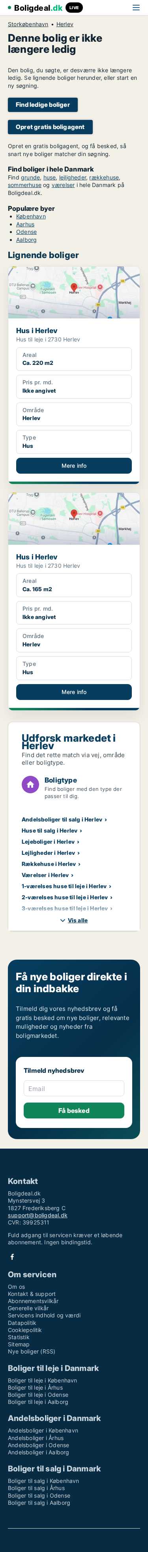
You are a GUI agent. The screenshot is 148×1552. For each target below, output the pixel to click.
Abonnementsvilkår (33, 1301)
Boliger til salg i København (43, 1480)
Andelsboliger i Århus (36, 1437)
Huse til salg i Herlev (49, 830)
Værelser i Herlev (45, 874)
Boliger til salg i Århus (36, 1488)
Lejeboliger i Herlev (48, 841)
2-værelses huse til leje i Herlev (65, 897)
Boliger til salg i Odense (39, 1495)
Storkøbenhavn (28, 24)
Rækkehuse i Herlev (49, 863)
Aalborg (26, 239)
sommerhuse (24, 184)
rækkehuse (104, 177)
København (31, 216)
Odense (26, 231)
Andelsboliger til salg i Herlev (62, 819)
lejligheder (72, 177)
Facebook (12, 1257)
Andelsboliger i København (43, 1430)
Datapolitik (22, 1322)
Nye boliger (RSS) (31, 1351)
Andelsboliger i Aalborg (38, 1452)
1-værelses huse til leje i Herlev (64, 886)
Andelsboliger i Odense (38, 1445)
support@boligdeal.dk (37, 1215)
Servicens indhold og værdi (44, 1315)
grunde (30, 177)
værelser (63, 184)
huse (49, 177)
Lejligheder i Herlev (48, 852)
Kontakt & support (32, 1293)
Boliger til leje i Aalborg (38, 1401)
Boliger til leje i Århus (35, 1387)
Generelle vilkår (28, 1308)
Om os (16, 1286)
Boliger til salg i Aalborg (39, 1502)
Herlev (64, 24)
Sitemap (19, 1344)
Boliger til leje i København (42, 1380)
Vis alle (78, 920)
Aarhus (25, 224)
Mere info (74, 465)
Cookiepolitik (25, 1329)
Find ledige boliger (43, 104)
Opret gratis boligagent (50, 127)
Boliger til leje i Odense (38, 1394)
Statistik (19, 1337)
